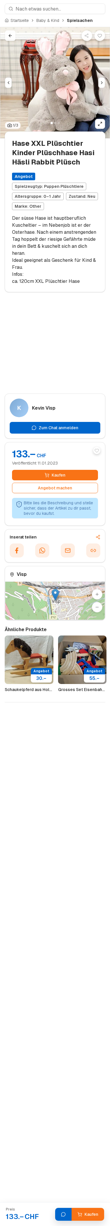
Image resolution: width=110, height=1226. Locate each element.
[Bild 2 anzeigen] (55, 123)
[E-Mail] (68, 550)
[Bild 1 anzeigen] (51, 123)
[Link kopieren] (93, 550)
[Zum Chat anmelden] (63, 1214)
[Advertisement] (55, 346)
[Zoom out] (97, 607)
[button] (55, 595)
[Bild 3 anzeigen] (58, 123)
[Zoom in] (97, 594)
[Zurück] (10, 35)
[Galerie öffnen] (100, 124)
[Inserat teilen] (87, 35)
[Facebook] (17, 550)
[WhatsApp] (42, 550)
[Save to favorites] (99, 35)
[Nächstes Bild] (101, 82)
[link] (80, 20)
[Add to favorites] (96, 450)
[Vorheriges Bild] (8, 82)
